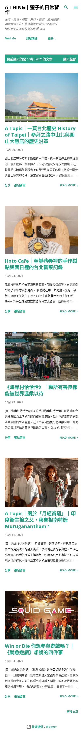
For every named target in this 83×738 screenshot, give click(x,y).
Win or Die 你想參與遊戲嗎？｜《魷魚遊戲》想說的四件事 (40, 649)
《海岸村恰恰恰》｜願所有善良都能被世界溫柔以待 (41, 390)
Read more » (68, 185)
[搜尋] (66, 7)
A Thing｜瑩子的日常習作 (32, 9)
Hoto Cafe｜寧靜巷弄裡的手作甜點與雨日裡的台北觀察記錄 (41, 263)
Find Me (10, 38)
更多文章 (72, 711)
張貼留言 (19, 185)
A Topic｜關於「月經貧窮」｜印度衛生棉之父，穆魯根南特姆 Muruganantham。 (40, 519)
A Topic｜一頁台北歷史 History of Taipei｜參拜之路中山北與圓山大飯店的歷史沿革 (40, 134)
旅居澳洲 (31, 38)
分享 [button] (7, 185)
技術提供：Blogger (44, 727)
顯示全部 (69, 59)
